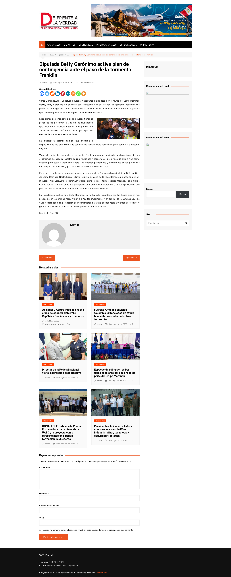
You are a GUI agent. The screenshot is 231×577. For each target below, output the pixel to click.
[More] (83, 93)
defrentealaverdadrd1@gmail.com (63, 565)
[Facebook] (42, 93)
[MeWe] (68, 93)
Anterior (48, 257)
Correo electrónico (49, 505)
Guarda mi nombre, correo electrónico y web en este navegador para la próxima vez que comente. (88, 530)
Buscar (149, 189)
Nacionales (89, 82)
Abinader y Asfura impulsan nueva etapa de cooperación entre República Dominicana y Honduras (63, 313)
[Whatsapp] (78, 93)
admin (44, 82)
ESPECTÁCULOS (128, 44)
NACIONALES (54, 44)
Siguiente (130, 257)
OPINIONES (146, 44)
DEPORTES (70, 44)
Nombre (44, 493)
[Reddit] (52, 93)
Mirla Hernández (52, 321)
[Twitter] (47, 93)
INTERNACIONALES (106, 44)
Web (41, 517)
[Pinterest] (62, 93)
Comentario (46, 467)
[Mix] (73, 93)
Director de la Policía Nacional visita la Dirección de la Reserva (61, 371)
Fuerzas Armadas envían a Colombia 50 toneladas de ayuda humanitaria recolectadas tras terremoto (114, 314)
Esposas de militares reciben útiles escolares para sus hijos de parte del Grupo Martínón (114, 373)
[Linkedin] (57, 93)
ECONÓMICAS (86, 44)
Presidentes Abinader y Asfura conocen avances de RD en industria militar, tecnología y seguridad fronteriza (113, 431)
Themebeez (101, 572)
